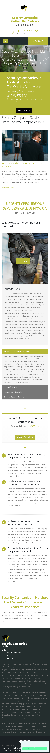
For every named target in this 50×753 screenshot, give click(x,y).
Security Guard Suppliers (14, 392)
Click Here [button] (40, 745)
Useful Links (10, 655)
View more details (8, 188)
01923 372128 (26, 30)
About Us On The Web (13, 653)
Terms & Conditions (9, 750)
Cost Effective (10, 387)
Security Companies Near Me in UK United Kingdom (25, 53)
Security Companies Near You (16, 351)
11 (26, 68)
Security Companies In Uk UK (11, 748)
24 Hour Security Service (14, 397)
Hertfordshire (26, 437)
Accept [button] (41, 748)
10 (23, 68)
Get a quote (38, 41)
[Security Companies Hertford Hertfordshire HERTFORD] (25, 8)
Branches (9, 658)
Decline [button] (28, 748)
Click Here (23, 261)
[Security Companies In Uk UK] (5, 638)
